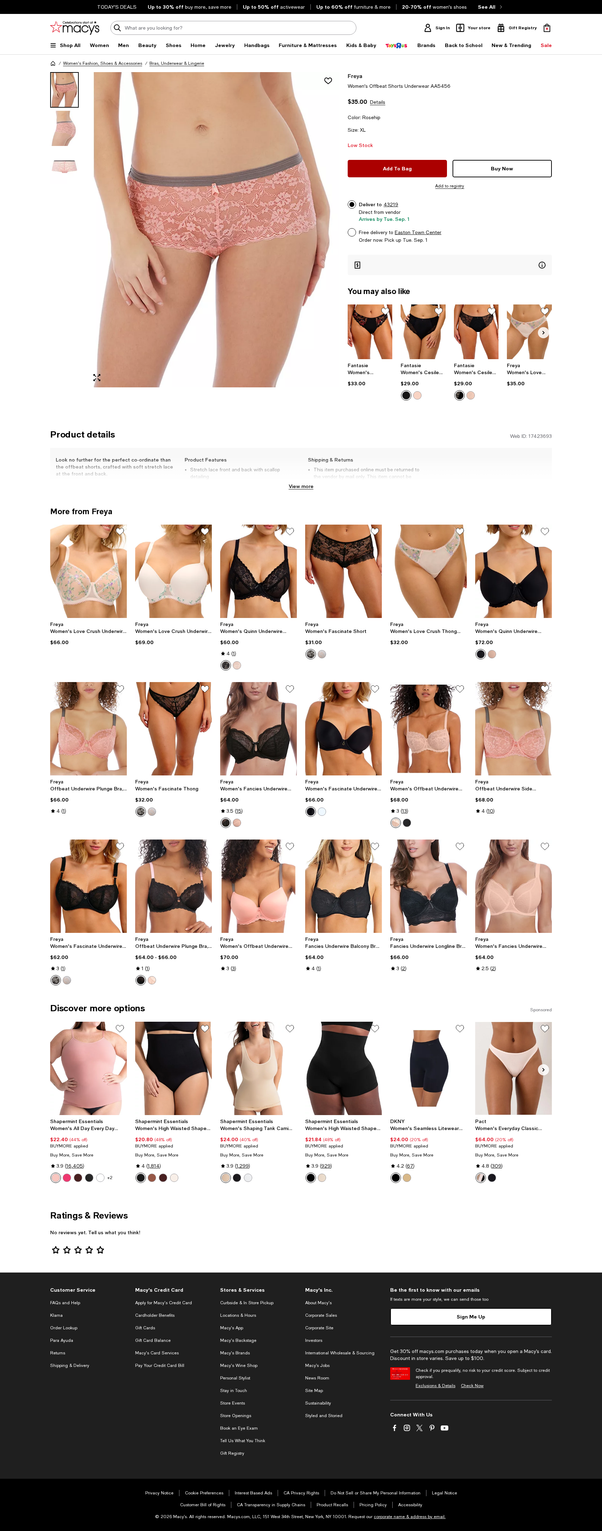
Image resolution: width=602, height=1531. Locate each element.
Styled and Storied (323, 1415)
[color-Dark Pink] (67, 1178)
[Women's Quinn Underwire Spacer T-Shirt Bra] (513, 571)
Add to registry (449, 186)
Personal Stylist (235, 1378)
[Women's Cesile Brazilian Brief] (476, 331)
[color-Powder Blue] (322, 654)
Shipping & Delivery (69, 1365)
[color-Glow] (407, 1178)
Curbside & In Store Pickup (246, 1302)
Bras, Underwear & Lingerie (176, 63)
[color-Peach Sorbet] (417, 395)
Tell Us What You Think (242, 1440)
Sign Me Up (471, 1317)
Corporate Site (319, 1327)
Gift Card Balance (153, 1340)
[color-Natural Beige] (237, 823)
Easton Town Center (418, 232)
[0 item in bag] (547, 28)
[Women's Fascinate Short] (343, 571)
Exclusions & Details (435, 1385)
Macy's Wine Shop (238, 1365)
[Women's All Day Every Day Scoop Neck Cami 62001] (88, 1068)
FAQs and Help (65, 1302)
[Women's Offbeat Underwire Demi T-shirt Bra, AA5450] (258, 886)
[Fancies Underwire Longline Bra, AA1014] (428, 886)
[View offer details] (450, 265)
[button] (194, 229)
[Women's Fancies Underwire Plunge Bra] (258, 728)
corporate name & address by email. (410, 1516)
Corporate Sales (321, 1315)
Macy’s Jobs (317, 1365)
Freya (355, 75)
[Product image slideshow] (213, 229)
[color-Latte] (152, 1178)
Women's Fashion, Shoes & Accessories (102, 63)
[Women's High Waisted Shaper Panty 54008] (173, 1068)
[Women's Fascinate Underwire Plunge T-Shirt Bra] (343, 728)
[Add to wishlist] (328, 81)
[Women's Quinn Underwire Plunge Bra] (258, 571)
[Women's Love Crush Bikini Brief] (529, 331)
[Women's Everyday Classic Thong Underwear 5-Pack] (513, 1068)
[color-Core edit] (481, 1178)
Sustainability (318, 1403)
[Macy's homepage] (53, 63)
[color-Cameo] (237, 665)
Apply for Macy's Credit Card (163, 1302)
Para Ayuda (61, 1340)
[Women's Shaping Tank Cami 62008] (258, 1068)
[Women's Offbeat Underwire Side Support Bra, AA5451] (428, 728)
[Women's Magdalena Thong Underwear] (370, 331)
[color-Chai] (174, 1178)
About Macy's (318, 1302)
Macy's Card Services (157, 1353)
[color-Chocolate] (78, 1178)
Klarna (56, 1315)
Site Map (314, 1390)
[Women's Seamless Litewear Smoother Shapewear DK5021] (428, 1068)
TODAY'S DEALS (117, 7)
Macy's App (231, 1327)
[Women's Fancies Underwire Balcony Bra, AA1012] (513, 886)
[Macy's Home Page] (74, 28)
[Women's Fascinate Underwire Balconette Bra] (88, 886)
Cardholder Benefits (155, 1315)
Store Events (232, 1403)
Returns (57, 1353)
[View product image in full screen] (97, 377)
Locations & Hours (238, 1315)
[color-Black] (406, 395)
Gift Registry (232, 1453)
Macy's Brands (235, 1353)
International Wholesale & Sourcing (340, 1353)
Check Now (472, 1385)
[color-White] (100, 1178)
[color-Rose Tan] (56, 1178)
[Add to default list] (385, 311)
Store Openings (235, 1415)
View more (301, 486)
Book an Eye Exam (239, 1428)
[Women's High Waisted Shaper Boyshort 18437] (343, 1068)
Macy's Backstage (238, 1340)
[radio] (406, 395)
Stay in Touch (233, 1390)
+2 (110, 1177)
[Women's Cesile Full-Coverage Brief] (423, 331)
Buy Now (502, 168)
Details (377, 102)
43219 (391, 204)
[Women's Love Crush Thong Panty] (428, 571)
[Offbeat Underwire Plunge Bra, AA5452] (88, 728)
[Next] (543, 332)
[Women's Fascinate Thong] (173, 728)
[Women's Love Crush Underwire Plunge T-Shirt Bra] (173, 571)
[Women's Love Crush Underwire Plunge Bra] (88, 571)
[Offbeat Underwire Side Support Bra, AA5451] (513, 728)
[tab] (64, 90)
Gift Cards (145, 1327)
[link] (370, 374)
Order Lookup (63, 1327)
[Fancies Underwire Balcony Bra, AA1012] (343, 886)
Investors (313, 1340)
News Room (317, 1378)
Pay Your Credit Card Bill (159, 1365)
